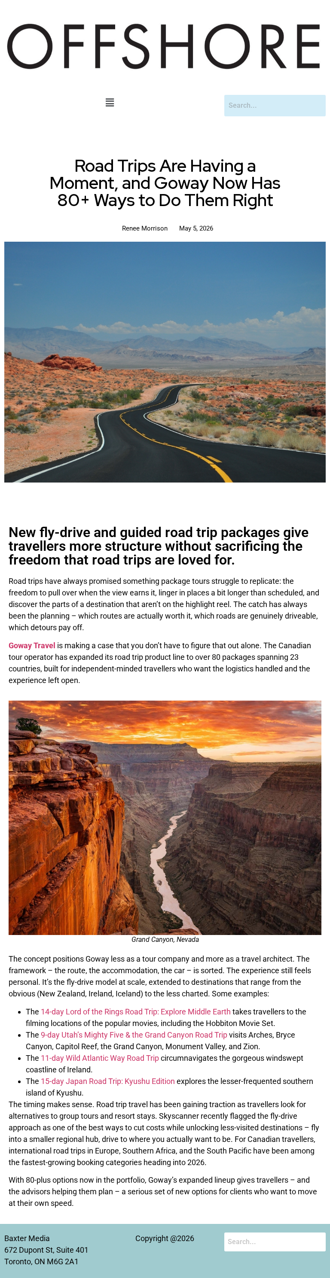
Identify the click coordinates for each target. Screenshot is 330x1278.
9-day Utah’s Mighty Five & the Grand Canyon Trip (134, 1034)
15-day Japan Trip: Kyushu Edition (108, 1081)
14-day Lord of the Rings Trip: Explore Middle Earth (136, 1011)
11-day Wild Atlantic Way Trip (100, 1057)
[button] (110, 103)
